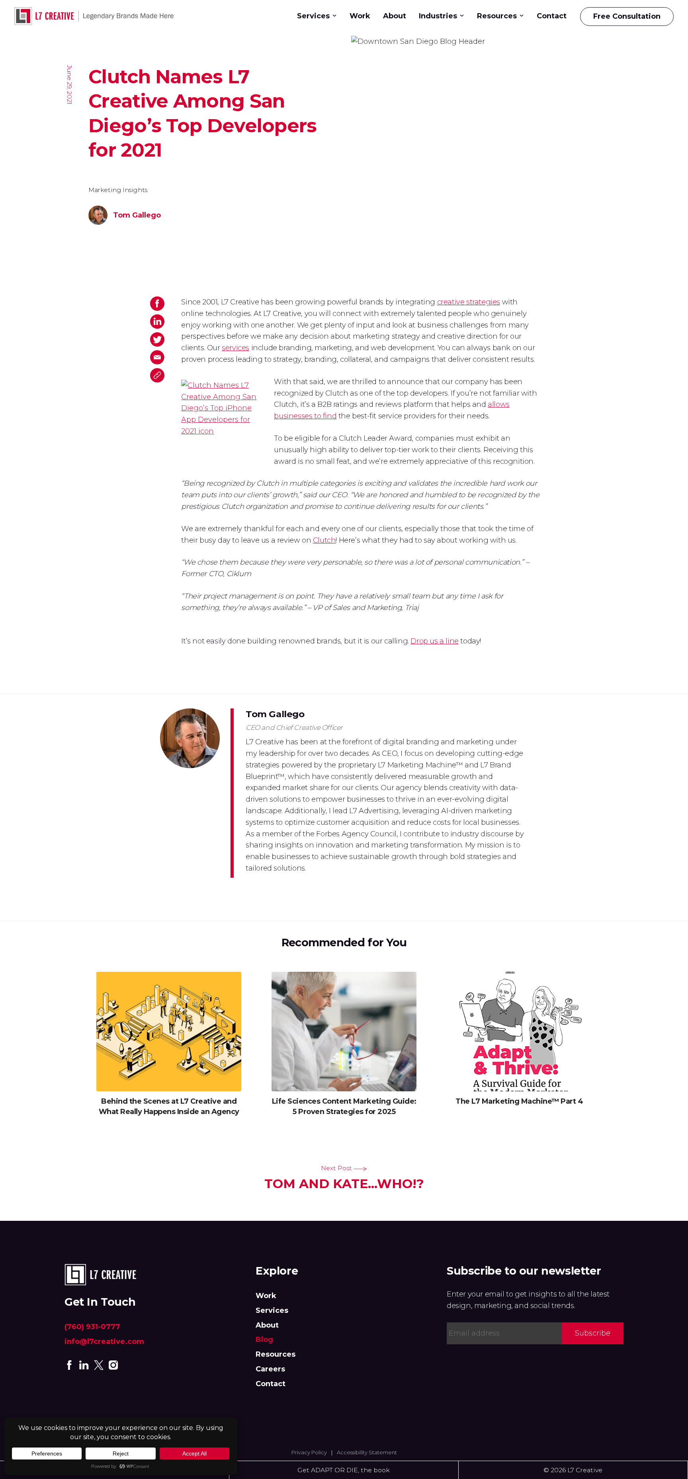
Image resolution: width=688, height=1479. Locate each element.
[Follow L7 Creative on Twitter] (99, 1365)
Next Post (344, 1177)
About (394, 16)
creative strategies (468, 302)
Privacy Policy (309, 1452)
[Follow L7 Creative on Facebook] (69, 1365)
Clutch (324, 540)
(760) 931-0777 (92, 1326)
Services (313, 16)
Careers (270, 1369)
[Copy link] (157, 375)
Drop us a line (434, 641)
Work (360, 16)
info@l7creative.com (104, 1341)
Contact (552, 16)
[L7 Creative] (96, 16)
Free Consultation (627, 16)
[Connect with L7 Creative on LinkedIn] (84, 1365)
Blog (264, 1339)
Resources (275, 1354)
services (235, 347)
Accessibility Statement (367, 1452)
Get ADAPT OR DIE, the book (343, 1470)
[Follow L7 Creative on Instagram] (113, 1365)
